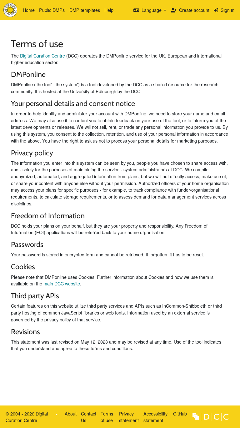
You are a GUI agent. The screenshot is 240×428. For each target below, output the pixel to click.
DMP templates (84, 10)
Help (108, 10)
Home (29, 10)
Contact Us (88, 417)
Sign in (226, 10)
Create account (193, 10)
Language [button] (151, 10)
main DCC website (61, 283)
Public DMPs (52, 10)
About (71, 413)
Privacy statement (129, 417)
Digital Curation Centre (42, 55)
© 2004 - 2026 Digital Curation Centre (25, 418)
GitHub (179, 414)
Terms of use (107, 417)
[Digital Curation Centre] (210, 416)
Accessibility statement (155, 417)
